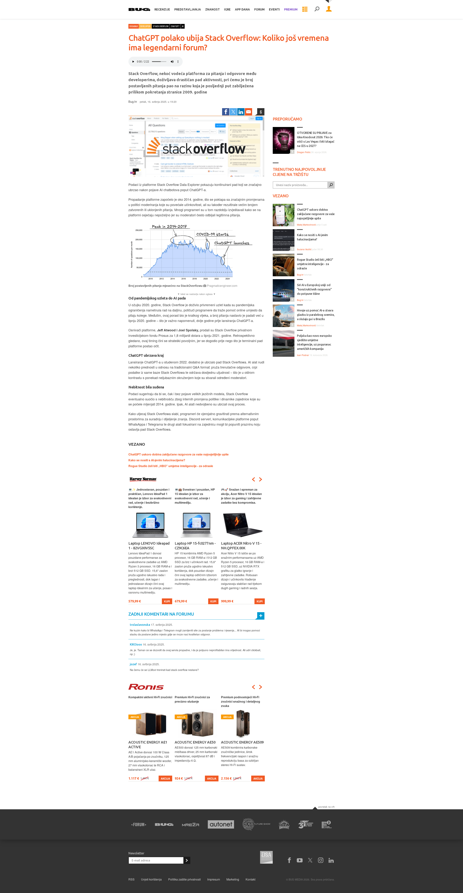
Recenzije (162, 9)
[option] (150, 545)
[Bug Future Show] (256, 824)
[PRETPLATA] (186, 860)
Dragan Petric (304, 152)
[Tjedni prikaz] (305, 9)
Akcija (165, 778)
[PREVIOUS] (253, 479)
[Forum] (138, 824)
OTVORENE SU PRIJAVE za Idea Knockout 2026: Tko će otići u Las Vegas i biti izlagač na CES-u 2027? (315, 139)
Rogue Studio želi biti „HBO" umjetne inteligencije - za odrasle (170, 466)
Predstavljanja (187, 9)
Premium (291, 9)
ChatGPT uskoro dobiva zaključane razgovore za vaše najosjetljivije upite (178, 454)
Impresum (213, 879)
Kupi (167, 601)
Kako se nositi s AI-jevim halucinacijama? (156, 460)
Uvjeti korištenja (151, 879)
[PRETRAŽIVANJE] (317, 9)
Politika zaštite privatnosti (184, 879)
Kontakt (250, 879)
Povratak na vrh (326, 806)
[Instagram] (320, 860)
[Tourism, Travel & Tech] (305, 824)
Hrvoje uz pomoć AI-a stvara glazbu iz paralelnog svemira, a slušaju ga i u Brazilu (315, 315)
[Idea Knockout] (284, 824)
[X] (310, 860)
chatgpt (175, 26)
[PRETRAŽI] (331, 185)
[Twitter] (233, 111)
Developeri (145, 26)
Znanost (212, 9)
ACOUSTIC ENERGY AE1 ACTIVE (147, 744)
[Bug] (164, 824)
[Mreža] (190, 824)
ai (183, 26)
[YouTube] (299, 860)
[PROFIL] (329, 9)
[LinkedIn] (241, 111)
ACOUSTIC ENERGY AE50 (195, 742)
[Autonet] (221, 824)
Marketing (232, 879)
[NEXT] (260, 479)
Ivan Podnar (303, 355)
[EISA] (266, 858)
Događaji (133, 26)
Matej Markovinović (306, 224)
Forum (259, 9)
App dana (242, 9)
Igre (227, 9)
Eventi (274, 9)
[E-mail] (248, 111)
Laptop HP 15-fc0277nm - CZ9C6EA (195, 545)
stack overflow (161, 26)
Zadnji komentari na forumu (161, 614)
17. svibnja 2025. (162, 625)
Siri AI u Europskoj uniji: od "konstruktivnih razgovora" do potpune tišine (314, 289)
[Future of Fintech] (327, 824)
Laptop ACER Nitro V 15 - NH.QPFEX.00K (241, 545)
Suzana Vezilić (304, 249)
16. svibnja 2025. (154, 644)
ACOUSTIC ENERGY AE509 (242, 742)
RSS (131, 879)
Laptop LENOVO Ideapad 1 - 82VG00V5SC (149, 545)
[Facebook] (225, 111)
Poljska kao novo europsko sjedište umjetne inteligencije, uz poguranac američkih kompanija (314, 342)
